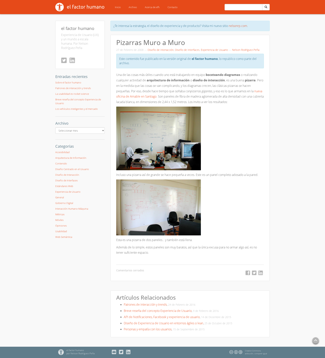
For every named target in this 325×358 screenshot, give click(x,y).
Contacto (173, 7)
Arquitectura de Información (70, 158)
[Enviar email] (115, 352)
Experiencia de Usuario (214, 50)
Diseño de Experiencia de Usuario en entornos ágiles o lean (163, 323)
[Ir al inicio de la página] (315, 340)
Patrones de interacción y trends (145, 304)
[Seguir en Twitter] (65, 60)
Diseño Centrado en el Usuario (72, 169)
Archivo (133, 7)
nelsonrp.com (238, 26)
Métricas (60, 214)
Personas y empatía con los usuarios (148, 329)
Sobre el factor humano (68, 82)
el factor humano (77, 28)
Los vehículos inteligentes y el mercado (76, 109)
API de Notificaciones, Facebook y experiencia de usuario (162, 317)
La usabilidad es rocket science (72, 93)
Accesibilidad (62, 152)
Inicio (118, 7)
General (59, 197)
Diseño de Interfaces (187, 50)
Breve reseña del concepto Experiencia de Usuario (158, 311)
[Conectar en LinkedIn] (73, 60)
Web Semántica (63, 237)
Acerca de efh (152, 7)
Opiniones (61, 225)
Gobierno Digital (64, 203)
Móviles (59, 220)
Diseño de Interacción (161, 50)
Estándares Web (64, 186)
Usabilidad (61, 231)
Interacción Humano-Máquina (71, 208)
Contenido (61, 163)
